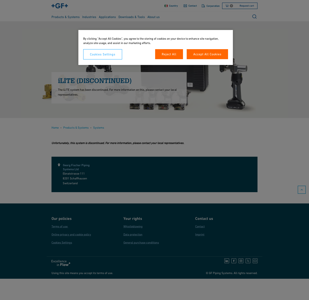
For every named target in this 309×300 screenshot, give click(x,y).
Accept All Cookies (207, 54)
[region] (155, 47)
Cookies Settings (102, 54)
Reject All (169, 54)
